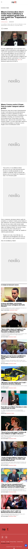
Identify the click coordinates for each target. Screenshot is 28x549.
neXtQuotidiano (4, 21)
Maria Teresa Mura (5, 310)
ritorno (19, 59)
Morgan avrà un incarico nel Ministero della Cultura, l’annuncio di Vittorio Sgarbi (13, 357)
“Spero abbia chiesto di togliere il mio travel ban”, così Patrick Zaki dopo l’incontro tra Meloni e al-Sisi (13, 331)
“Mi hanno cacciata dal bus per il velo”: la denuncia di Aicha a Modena (14, 383)
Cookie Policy (20, 541)
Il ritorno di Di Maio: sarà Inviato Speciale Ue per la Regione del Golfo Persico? (13, 305)
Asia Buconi (3, 413)
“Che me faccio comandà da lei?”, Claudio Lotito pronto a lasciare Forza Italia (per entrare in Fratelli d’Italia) (13, 486)
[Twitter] (5, 536)
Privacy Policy (13, 541)
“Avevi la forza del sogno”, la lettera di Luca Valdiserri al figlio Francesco (13, 433)
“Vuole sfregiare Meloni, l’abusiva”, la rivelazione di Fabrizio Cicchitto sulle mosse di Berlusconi (13, 459)
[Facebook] (1, 536)
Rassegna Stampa (5, 7)
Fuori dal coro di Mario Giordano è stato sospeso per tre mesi (14, 407)
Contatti (7, 541)
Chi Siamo (3, 541)
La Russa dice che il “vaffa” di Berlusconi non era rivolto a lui (11, 511)
